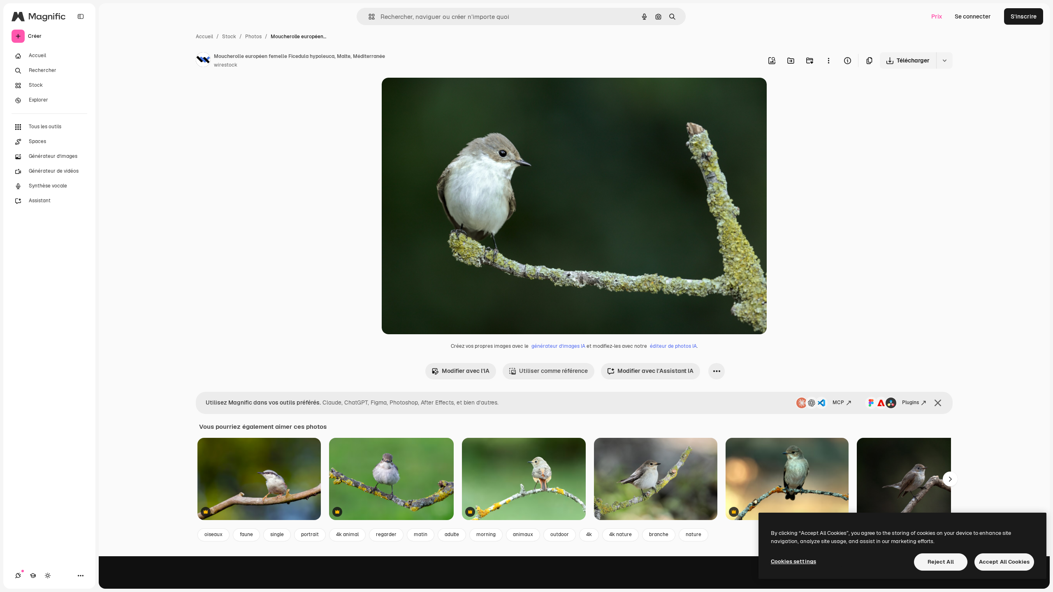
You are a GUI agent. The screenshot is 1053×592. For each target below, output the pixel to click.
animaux (523, 534)
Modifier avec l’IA (465, 371)
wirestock (225, 65)
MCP (838, 402)
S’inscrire (1024, 16)
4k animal (347, 534)
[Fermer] (938, 403)
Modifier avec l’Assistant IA (655, 371)
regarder (386, 534)
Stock (229, 36)
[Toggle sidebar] (80, 16)
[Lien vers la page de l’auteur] (203, 60)
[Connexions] (18, 575)
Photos (253, 36)
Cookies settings (793, 561)
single (277, 534)
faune (246, 534)
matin (420, 534)
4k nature (620, 534)
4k (589, 534)
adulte (452, 534)
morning (486, 534)
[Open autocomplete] (368, 17)
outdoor (559, 534)
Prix (936, 16)
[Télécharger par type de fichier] (944, 60)
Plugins (910, 402)
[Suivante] (950, 479)
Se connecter (973, 16)
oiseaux (213, 534)
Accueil (204, 36)
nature (693, 534)
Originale (436, 93)
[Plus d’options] (828, 60)
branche (658, 534)
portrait (310, 534)
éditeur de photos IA (673, 346)
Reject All (941, 561)
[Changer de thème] (47, 575)
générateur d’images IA (558, 346)
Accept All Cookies (1004, 561)
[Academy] (32, 575)
